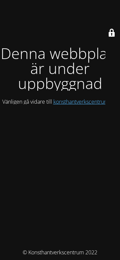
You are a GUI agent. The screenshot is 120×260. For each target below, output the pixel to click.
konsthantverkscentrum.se (84, 101)
